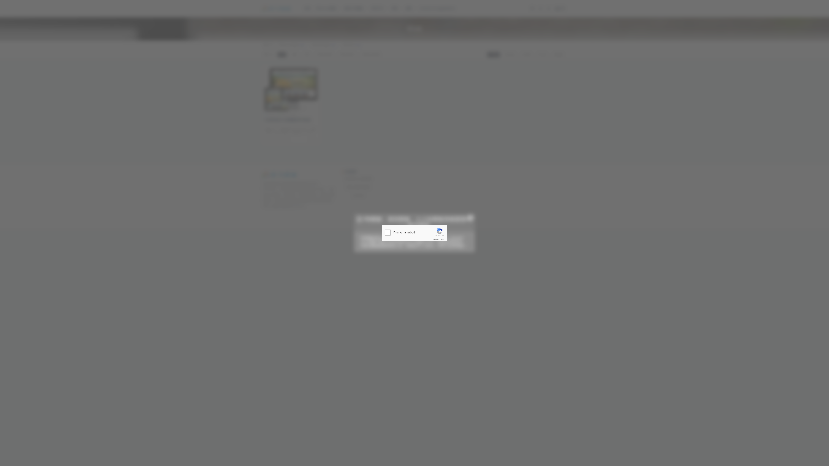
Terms (442, 239)
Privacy (435, 239)
